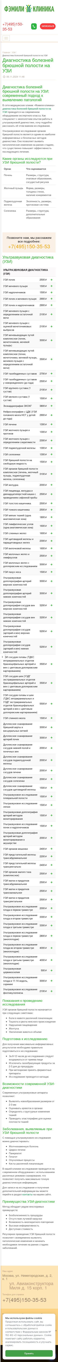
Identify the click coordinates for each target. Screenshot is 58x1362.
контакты (27, 1194)
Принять (29, 1353)
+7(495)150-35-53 (12, 26)
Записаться (48, 26)
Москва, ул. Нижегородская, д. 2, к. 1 (27, 1277)
